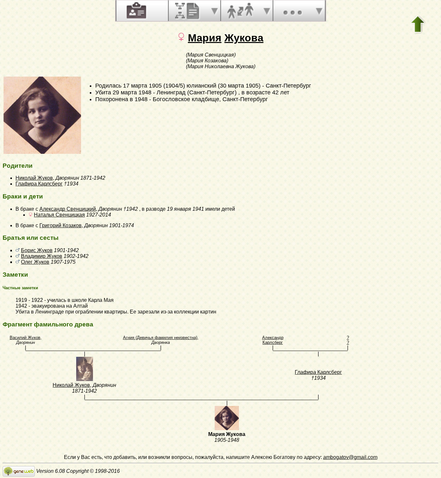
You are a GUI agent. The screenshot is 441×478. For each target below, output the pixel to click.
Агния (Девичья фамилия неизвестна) (160, 337)
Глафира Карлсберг (39, 183)
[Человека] (135, 10)
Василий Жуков (25, 337)
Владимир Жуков (41, 256)
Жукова (243, 38)
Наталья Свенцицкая (59, 215)
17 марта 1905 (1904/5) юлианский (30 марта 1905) (192, 85)
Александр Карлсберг (272, 340)
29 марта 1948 (132, 92)
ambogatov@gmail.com (350, 457)
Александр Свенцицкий (67, 209)
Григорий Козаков (60, 225)
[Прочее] (292, 10)
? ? (348, 340)
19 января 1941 (185, 209)
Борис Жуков (37, 250)
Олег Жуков (35, 262)
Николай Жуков (34, 178)
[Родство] (240, 10)
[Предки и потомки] (188, 10)
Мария (204, 38)
